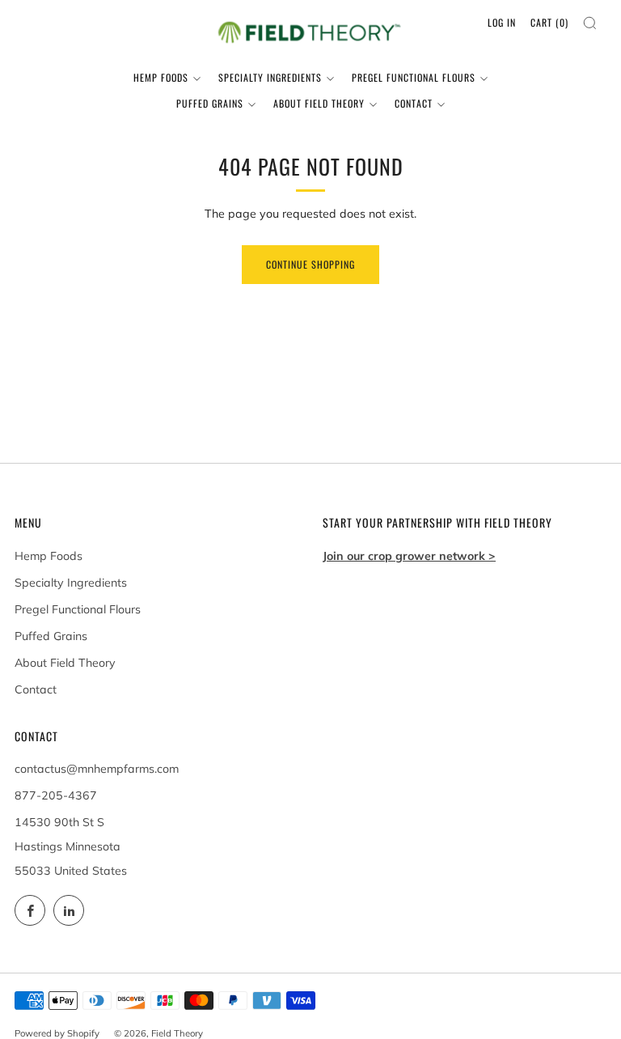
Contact (414, 103)
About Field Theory (319, 103)
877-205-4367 (56, 795)
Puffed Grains (209, 103)
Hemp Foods (160, 77)
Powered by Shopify (57, 1033)
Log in (502, 22)
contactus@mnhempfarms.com (97, 768)
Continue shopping (310, 264)
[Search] (590, 23)
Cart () (549, 22)
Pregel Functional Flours (413, 77)
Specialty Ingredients (270, 77)
